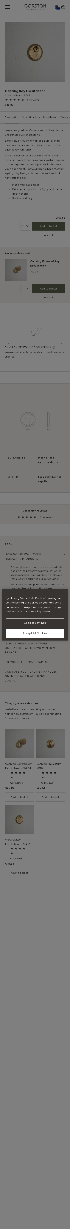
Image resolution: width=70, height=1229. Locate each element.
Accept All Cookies (35, 633)
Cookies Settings (35, 622)
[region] (35, 615)
